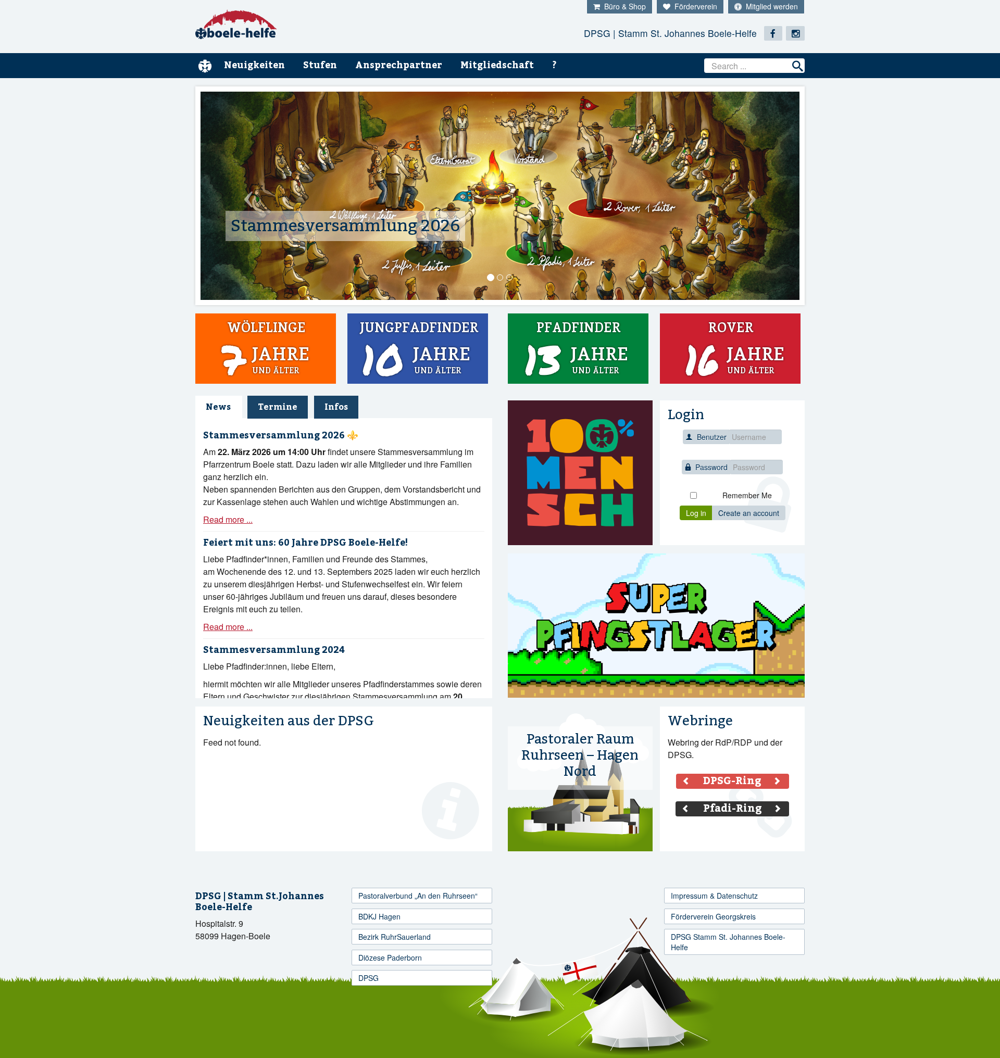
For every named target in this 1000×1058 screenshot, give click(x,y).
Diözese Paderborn (390, 957)
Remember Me (747, 495)
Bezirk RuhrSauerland (394, 936)
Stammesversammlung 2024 (274, 650)
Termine (277, 407)
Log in (696, 513)
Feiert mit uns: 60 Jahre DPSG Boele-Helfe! (305, 543)
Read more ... (228, 519)
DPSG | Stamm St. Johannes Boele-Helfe (670, 33)
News (218, 407)
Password (711, 467)
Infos (336, 407)
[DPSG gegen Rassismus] (580, 472)
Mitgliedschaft (497, 65)
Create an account (748, 513)
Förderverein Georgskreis (713, 916)
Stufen (320, 65)
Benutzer (712, 437)
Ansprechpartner (398, 65)
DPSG (368, 978)
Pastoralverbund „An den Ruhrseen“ (418, 895)
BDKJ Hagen (379, 916)
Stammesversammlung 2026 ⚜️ (280, 435)
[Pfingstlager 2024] (656, 625)
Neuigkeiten (254, 65)
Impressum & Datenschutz (714, 895)
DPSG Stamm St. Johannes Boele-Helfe (728, 941)
